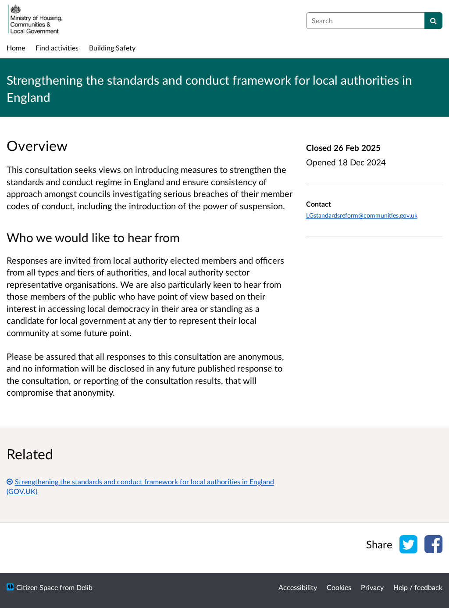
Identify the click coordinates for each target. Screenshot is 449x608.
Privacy (372, 587)
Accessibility (297, 587)
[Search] (433, 20)
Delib (84, 587)
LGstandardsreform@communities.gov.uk (361, 215)
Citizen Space (37, 587)
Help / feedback (417, 587)
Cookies (339, 587)
